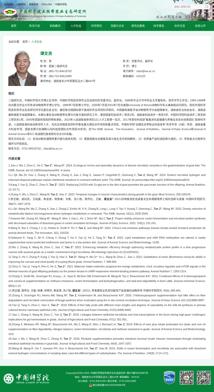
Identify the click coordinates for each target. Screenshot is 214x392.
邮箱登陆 (33, 4)
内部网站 (21, 4)
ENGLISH (47, 4)
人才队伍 (76, 25)
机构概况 (55, 25)
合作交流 (179, 25)
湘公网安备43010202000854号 (109, 385)
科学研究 (96, 25)
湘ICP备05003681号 (137, 373)
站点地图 (8, 4)
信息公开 (200, 25)
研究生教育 (138, 25)
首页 (13, 25)
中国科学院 (61, 4)
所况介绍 (34, 25)
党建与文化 (117, 25)
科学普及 (158, 25)
